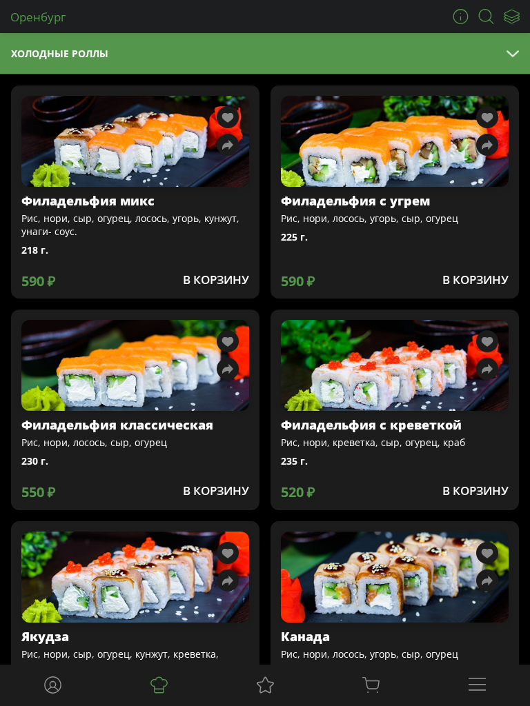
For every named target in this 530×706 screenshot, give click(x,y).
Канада (305, 636)
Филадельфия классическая (117, 424)
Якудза (45, 636)
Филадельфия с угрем (355, 200)
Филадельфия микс (88, 200)
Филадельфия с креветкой (371, 424)
